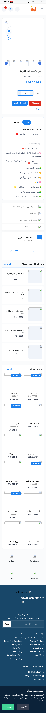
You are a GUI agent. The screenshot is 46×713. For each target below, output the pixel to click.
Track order (39, 655)
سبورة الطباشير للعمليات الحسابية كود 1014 (32, 423)
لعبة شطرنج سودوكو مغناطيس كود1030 (33, 454)
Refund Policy (16, 648)
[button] (23, 604)
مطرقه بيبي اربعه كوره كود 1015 (13, 423)
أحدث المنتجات (38, 648)
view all (7, 264)
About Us (18, 637)
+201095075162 (37, 2)
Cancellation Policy (14, 655)
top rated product (36, 651)
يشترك (6, 624)
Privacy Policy (16, 644)
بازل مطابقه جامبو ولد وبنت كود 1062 (33, 541)
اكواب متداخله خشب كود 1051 (13, 511)
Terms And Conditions (13, 641)
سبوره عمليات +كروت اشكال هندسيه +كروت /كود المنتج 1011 (13, 393)
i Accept (8, 707)
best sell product (37, 644)
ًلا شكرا (23, 707)
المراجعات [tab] (15, 122)
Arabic (6, 2)
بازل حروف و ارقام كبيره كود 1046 (33, 511)
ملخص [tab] (27, 122)
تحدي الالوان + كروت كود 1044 (13, 481)
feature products (37, 641)
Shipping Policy (16, 658)
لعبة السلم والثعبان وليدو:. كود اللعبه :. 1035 (13, 454)
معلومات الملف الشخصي (34, 637)
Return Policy (17, 651)
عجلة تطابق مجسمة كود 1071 (33, 393)
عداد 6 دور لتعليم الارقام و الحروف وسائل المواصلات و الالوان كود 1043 (33, 481)
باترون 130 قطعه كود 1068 (13, 541)
